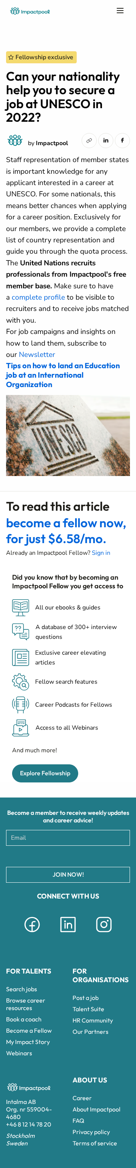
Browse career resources (25, 1004)
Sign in (101, 553)
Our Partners (90, 1031)
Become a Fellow (29, 1030)
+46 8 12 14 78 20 (28, 1124)
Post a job (86, 997)
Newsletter (37, 355)
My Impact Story (28, 1042)
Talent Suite (88, 1009)
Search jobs (21, 989)
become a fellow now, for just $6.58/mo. (66, 530)
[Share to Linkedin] (106, 140)
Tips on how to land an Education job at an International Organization (63, 375)
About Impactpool (97, 1109)
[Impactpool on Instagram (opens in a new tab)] (103, 933)
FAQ (78, 1120)
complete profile (38, 297)
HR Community (93, 1020)
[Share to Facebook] (122, 140)
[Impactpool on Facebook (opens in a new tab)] (32, 933)
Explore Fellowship (45, 773)
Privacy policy (91, 1132)
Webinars (19, 1053)
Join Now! (68, 874)
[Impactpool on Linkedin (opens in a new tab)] (68, 933)
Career (82, 1098)
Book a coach (24, 1019)
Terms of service (95, 1143)
